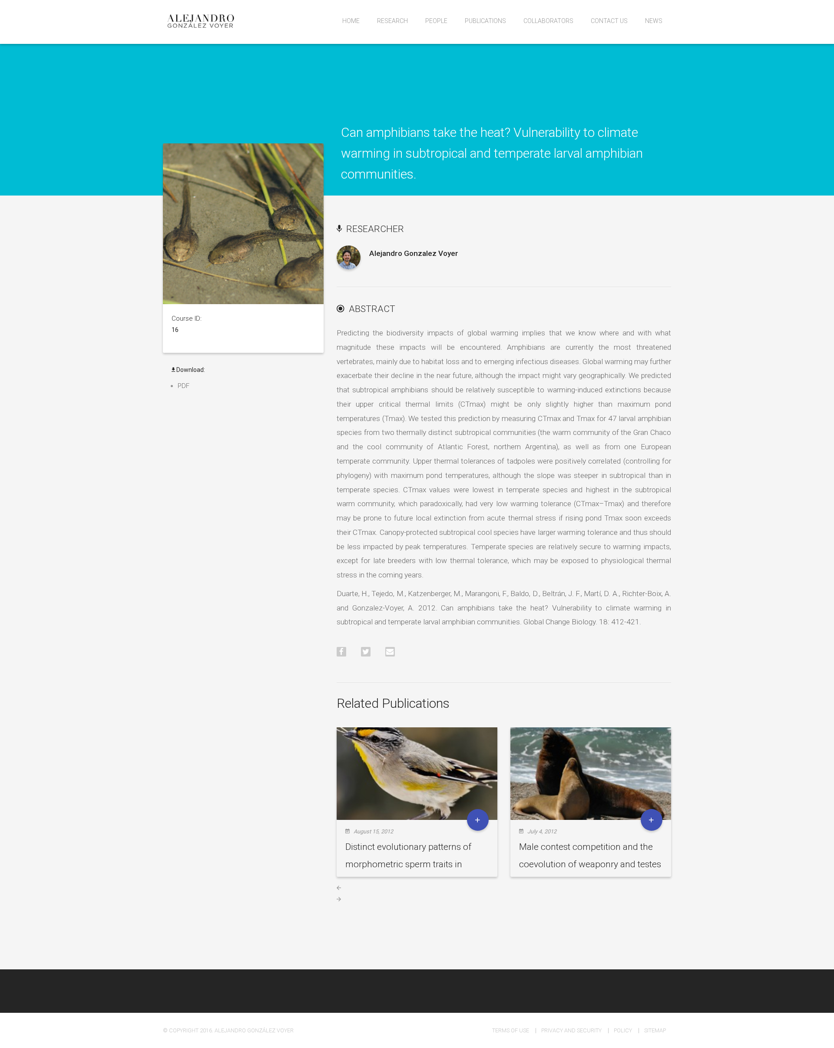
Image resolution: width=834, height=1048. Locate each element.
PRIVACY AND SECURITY (571, 1030)
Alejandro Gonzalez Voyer (413, 253)
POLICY (623, 1030)
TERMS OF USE (510, 1030)
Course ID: (187, 318)
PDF (183, 386)
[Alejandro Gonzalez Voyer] (349, 263)
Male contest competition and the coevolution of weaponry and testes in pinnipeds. (590, 864)
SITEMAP (655, 1030)
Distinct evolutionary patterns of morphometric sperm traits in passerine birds (408, 864)
